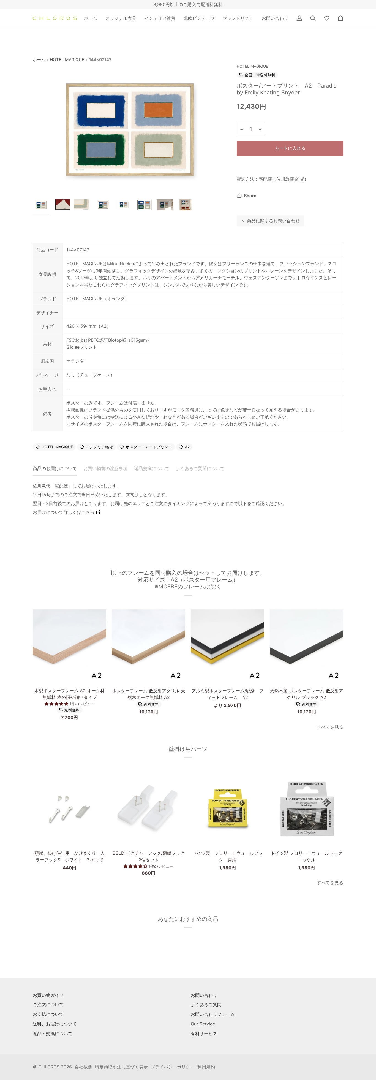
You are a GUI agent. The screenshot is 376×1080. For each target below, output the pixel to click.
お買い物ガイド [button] (48, 995)
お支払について (48, 1014)
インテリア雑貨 (99, 447)
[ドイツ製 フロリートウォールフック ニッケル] (306, 808)
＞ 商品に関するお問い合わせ (270, 221)
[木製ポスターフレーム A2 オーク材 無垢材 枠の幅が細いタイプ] (69, 646)
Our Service (203, 1024)
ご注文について (48, 1004)
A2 (187, 447)
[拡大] (130, 129)
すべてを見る (330, 727)
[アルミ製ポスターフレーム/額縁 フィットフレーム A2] (227, 646)
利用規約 (206, 1067)
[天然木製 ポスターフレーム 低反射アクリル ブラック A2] (306, 646)
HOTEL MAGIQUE (67, 59)
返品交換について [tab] (151, 468)
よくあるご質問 (206, 1004)
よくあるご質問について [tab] (200, 468)
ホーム (39, 59)
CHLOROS (48, 1067)
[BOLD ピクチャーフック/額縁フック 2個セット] (148, 808)
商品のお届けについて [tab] (55, 468)
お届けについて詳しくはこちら (63, 512)
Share (250, 195)
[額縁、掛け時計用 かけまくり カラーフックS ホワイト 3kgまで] (69, 808)
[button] (120, 18)
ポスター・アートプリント (149, 447)
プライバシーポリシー (173, 1067)
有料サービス (204, 1033)
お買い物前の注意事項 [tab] (105, 468)
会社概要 (83, 1067)
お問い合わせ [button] (204, 995)
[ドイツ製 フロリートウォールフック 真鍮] (227, 808)
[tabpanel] (188, 498)
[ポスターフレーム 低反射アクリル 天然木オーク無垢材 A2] (148, 646)
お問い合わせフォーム (213, 1014)
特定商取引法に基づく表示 (121, 1067)
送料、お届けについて (55, 1024)
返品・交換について (52, 1033)
